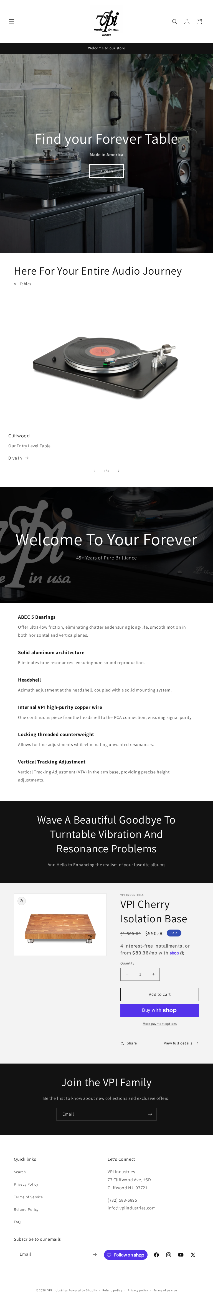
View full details (178, 1043)
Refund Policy (26, 1209)
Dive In (106, 171)
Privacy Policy (26, 1184)
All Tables (22, 283)
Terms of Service (28, 1196)
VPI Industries (57, 1290)
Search (20, 1171)
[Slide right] (119, 471)
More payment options (160, 1023)
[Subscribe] (150, 1114)
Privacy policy (138, 1290)
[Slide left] (94, 471)
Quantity (127, 963)
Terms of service (165, 1290)
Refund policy (112, 1290)
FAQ (17, 1221)
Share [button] (132, 1043)
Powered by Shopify (83, 1290)
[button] (12, 22)
